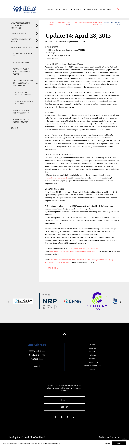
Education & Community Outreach (21, 40)
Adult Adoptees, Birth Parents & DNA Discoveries (20, 25)
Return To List (53, 268)
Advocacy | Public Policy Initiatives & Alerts (21, 71)
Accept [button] (119, 443)
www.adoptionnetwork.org (56, 178)
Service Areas (61, 9)
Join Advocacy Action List (22, 54)
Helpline (14, 128)
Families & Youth (18, 33)
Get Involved (76, 9)
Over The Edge (105, 9)
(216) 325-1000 (37, 359)
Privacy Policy (92, 362)
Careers (92, 359)
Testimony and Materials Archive (23, 93)
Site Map (92, 369)
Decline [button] (107, 443)
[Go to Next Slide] (120, 302)
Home (92, 344)
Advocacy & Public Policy (22, 47)
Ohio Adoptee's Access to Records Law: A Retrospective (23, 83)
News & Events (90, 9)
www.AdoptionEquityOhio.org (61, 251)
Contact (37, 366)
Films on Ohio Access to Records (24, 102)
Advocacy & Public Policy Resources (21, 111)
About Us (49, 9)
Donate (92, 351)
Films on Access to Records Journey (21, 120)
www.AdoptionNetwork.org (88, 251)
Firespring (115, 437)
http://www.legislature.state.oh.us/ (83, 248)
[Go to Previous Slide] (8, 302)
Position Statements (22, 62)
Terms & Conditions (92, 366)
